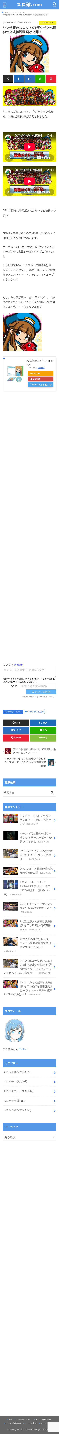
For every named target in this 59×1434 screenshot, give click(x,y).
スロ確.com (28, 1430)
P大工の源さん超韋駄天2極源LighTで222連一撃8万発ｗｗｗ (36, 925)
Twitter (23, 1049)
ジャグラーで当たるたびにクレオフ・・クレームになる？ (35, 819)
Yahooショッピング (41, 384)
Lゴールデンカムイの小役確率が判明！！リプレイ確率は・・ (36, 854)
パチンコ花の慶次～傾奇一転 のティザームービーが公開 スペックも (36, 837)
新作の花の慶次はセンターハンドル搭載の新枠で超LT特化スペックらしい (28, 945)
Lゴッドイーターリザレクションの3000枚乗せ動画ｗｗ (36, 907)
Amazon (35, 373)
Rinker (40, 368)
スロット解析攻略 (17, 1071)
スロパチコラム (15, 1081)
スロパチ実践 (14, 1100)
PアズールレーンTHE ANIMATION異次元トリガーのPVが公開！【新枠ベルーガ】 (27, 888)
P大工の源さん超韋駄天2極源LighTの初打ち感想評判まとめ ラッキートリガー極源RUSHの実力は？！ (28, 988)
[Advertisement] (29, 527)
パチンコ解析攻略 (17, 1110)
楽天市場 (35, 379)
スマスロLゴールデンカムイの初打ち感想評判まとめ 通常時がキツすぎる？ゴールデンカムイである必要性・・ (28, 966)
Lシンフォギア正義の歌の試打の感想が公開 (36, 870)
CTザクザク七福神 (35, 712)
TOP (10, 1419)
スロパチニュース (14, 712)
